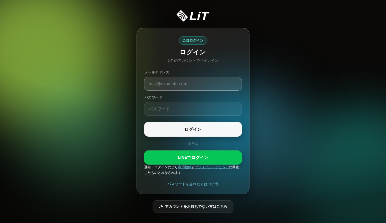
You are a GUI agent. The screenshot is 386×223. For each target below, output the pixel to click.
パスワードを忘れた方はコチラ (193, 184)
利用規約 (185, 167)
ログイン (193, 129)
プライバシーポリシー (212, 167)
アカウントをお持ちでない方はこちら (196, 206)
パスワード (153, 97)
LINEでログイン (193, 157)
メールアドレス (157, 72)
